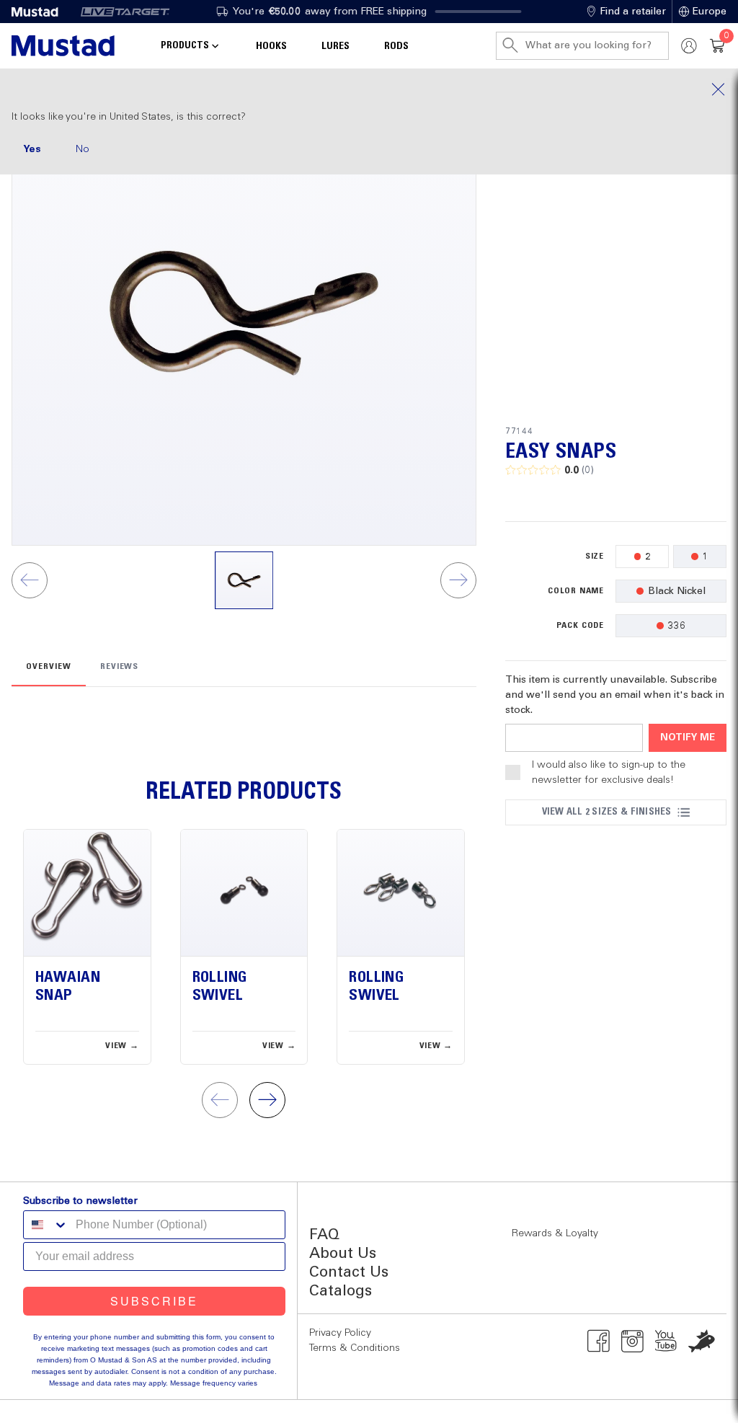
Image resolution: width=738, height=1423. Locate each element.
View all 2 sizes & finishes (607, 812)
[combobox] (46, 1224)
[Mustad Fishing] (40, 11)
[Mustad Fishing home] (63, 45)
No (82, 149)
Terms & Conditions (354, 1348)
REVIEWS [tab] (119, 666)
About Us (342, 1254)
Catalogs (340, 1291)
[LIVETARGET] (125, 11)
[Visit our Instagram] (632, 1340)
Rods (396, 46)
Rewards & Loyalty (555, 1233)
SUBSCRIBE (154, 1301)
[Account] (689, 46)
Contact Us (348, 1272)
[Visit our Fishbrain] (701, 1340)
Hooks (271, 46)
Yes (32, 149)
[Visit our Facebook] (598, 1340)
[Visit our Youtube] (666, 1340)
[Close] (369, 89)
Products (185, 45)
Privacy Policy (340, 1333)
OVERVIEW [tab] (48, 666)
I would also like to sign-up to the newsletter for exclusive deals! (608, 772)
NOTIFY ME (687, 737)
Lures (335, 46)
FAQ (324, 1235)
